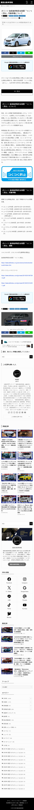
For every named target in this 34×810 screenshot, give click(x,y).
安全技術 (11, 15)
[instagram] (17, 412)
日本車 (7, 698)
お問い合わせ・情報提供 (17, 805)
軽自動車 (16, 15)
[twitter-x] (14, 412)
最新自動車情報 (7, 2)
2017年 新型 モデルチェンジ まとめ (14, 749)
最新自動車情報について (17, 564)
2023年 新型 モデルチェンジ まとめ (14, 770)
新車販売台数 (8, 709)
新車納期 (7, 705)
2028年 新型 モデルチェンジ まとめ (14, 788)
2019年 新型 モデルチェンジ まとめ (14, 756)
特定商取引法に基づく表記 (12, 803)
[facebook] (12, 412)
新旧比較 (7, 723)
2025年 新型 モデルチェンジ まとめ (14, 778)
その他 (6, 745)
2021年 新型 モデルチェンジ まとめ (14, 763)
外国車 (7, 702)
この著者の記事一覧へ (17, 416)
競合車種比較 (8, 720)
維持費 (6, 716)
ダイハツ (5, 15)
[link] (9, 412)
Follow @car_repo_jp (13, 321)
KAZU (17, 379)
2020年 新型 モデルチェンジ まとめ (14, 760)
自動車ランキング (9, 713)
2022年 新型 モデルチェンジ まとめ (14, 767)
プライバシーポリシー (16, 800)
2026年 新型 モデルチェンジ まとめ (14, 781)
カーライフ (7, 738)
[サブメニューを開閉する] (31, 698)
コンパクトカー (22, 15)
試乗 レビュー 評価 (9, 727)
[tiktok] (20, 412)
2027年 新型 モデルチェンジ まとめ (14, 785)
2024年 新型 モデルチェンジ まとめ (14, 774)
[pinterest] (22, 412)
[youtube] (25, 412)
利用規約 (25, 800)
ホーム (8, 800)
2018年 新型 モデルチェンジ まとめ (14, 752)
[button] (5, 53)
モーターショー (8, 742)
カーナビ (7, 731)
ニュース (7, 734)
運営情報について (24, 803)
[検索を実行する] (31, 356)
